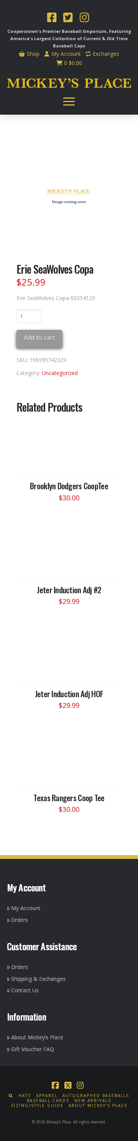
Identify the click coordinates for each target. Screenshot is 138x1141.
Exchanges (105, 53)
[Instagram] (84, 18)
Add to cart (39, 337)
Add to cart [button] (72, 567)
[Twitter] (67, 18)
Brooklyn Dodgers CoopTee (69, 486)
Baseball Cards (48, 1100)
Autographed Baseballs (95, 1095)
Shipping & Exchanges (38, 978)
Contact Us (25, 990)
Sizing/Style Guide (37, 1105)
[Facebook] (51, 18)
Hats (24, 1095)
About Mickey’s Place (37, 1037)
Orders (19, 920)
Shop (32, 53)
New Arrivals (92, 1100)
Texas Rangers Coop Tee (68, 797)
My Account (65, 53)
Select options (71, 463)
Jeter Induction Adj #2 (69, 590)
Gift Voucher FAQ (32, 1049)
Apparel (47, 1095)
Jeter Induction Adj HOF (69, 694)
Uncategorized (60, 373)
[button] (69, 101)
